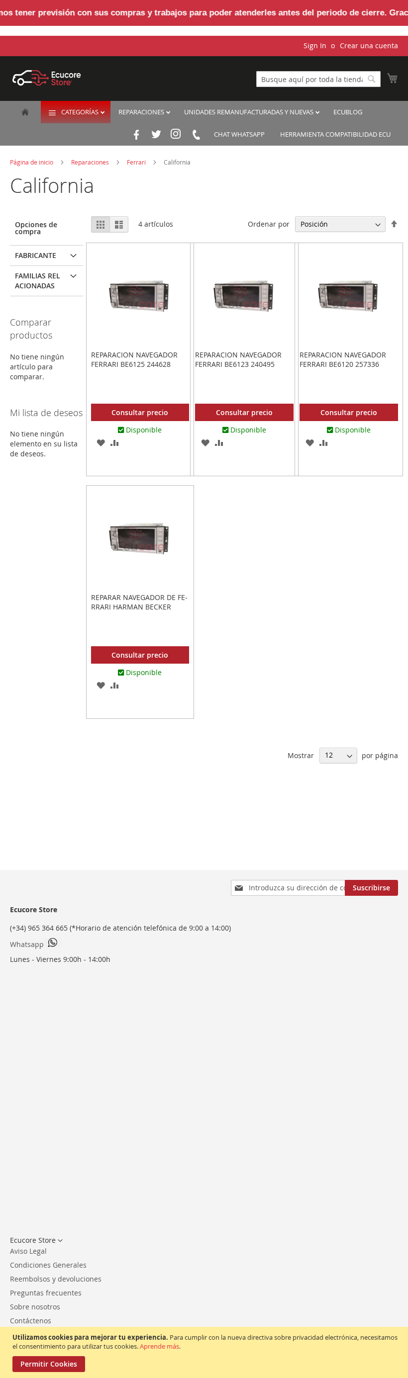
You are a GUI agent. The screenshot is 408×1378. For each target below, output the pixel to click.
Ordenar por (269, 224)
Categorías (80, 111)
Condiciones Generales (48, 1265)
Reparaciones (142, 111)
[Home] (25, 113)
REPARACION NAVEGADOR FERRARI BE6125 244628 (134, 359)
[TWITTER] (156, 135)
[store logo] (47, 77)
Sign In (315, 45)
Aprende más (159, 1346)
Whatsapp (27, 944)
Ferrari (137, 162)
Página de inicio (32, 162)
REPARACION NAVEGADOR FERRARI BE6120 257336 (343, 359)
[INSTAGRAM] (176, 135)
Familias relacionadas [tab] (37, 280)
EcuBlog (347, 111)
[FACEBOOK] (136, 135)
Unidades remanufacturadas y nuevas (249, 111)
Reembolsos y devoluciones (56, 1279)
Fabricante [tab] (35, 255)
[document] (205, 1352)
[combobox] (318, 79)
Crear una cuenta (369, 45)
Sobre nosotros (35, 1306)
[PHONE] (196, 135)
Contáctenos (30, 1320)
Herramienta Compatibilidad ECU (335, 134)
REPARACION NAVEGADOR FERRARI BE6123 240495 (238, 359)
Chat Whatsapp (239, 134)
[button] (101, 442)
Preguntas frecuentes (46, 1292)
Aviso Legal (28, 1251)
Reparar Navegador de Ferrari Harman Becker (139, 602)
